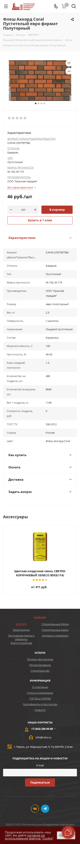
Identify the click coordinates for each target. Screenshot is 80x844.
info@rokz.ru (43, 737)
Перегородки (21, 630)
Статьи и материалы (40, 693)
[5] (25, 118)
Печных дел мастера (40, 659)
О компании (40, 687)
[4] (21, 118)
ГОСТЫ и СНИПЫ (40, 698)
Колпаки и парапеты (55, 635)
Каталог (40, 617)
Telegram (45, 809)
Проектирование (40, 665)
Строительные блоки (55, 624)
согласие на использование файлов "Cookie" (29, 836)
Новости (40, 710)
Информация (40, 680)
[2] (13, 118)
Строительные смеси (55, 630)
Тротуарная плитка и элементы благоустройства (21, 639)
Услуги (40, 653)
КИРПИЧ (21, 624)
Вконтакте (35, 809)
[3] (17, 118)
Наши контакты (40, 722)
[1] (9, 118)
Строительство (40, 671)
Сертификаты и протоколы (40, 704)
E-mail (40, 765)
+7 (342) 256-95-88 (42, 729)
